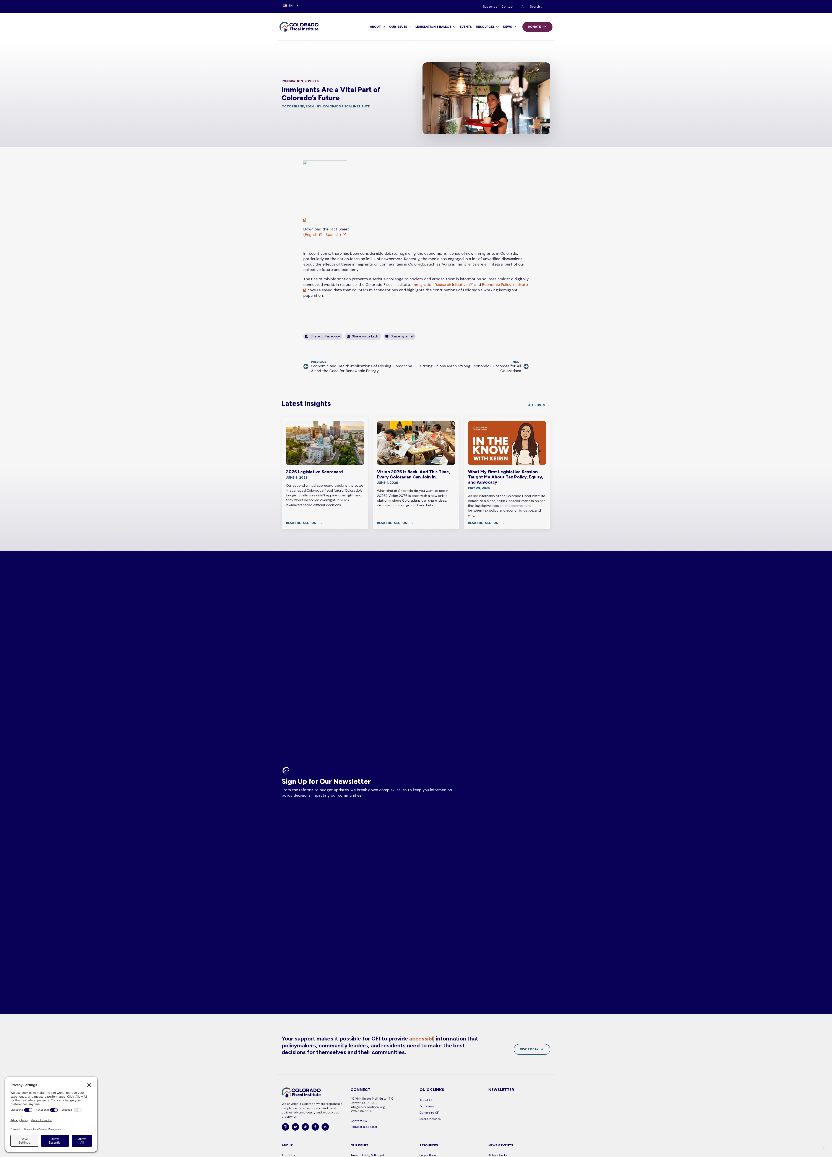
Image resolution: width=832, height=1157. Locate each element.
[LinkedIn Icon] (325, 1127)
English (311, 234)
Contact (508, 6)
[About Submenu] (383, 26)
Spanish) (333, 234)
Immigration (292, 81)
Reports (311, 81)
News (507, 27)
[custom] (305, 1127)
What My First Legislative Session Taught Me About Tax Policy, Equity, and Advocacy (505, 477)
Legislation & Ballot (433, 27)
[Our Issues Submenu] (409, 26)
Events (466, 27)
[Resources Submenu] (497, 26)
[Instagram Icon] (285, 1127)
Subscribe (490, 6)
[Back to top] (823, 1148)
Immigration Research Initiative (440, 284)
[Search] (522, 6)
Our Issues (398, 27)
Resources (485, 27)
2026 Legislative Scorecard (314, 471)
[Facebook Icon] (315, 1127)
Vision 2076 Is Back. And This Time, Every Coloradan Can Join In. (413, 474)
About (375, 27)
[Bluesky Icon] (295, 1127)
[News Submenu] (514, 26)
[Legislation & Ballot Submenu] (453, 26)
